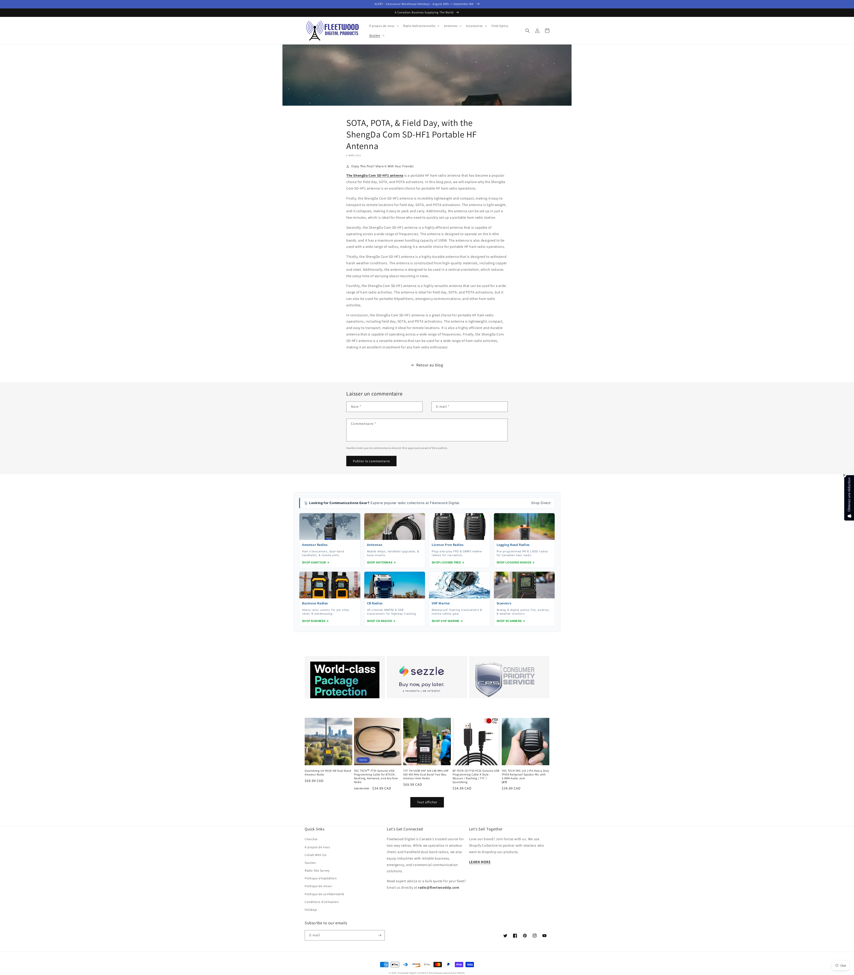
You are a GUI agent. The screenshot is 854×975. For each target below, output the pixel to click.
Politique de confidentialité (324, 894)
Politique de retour (318, 886)
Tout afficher (427, 802)
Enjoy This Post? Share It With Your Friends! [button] (382, 166)
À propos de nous (317, 847)
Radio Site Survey (317, 870)
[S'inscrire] (380, 935)
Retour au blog (429, 364)
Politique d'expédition (321, 878)
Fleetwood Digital (407, 972)
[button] (384, 25)
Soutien (310, 863)
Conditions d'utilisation (322, 902)
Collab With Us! (316, 855)
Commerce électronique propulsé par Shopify (441, 972)
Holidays (311, 910)
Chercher (311, 839)
